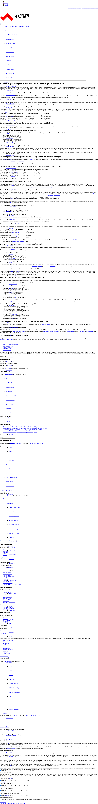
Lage (4, 645)
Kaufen (4, 642)
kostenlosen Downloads (15, 443)
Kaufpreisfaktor (10, 104)
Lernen (6, 1)
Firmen (6, 5)
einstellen (4, 732)
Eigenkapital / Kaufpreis (8, 608)
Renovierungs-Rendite (37, 266)
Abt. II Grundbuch (15, 314)
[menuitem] (50, 1)
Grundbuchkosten (7, 598)
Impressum (15, 715)
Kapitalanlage (76, 239)
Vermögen (5, 651)
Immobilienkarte (6, 577)
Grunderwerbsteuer (46, 324)
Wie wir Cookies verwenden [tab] (6, 740)
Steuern (6, 3)
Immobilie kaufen (7, 572)
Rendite (4, 644)
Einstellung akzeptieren (5, 803)
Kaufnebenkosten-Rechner (91, 193)
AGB (35, 715)
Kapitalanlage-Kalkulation (54, 195)
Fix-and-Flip (53, 266)
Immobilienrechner (7, 575)
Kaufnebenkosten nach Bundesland (51, 331)
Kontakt (2, 630)
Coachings (5, 551)
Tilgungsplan (6, 609)
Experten (5, 549)
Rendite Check (6, 622)
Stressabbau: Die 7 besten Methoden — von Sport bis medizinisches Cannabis (20, 430)
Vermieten (5, 649)
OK (1, 732)
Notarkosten (81, 331)
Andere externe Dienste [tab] (5, 772)
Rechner (6, 4)
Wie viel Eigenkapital (8, 607)
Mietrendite (21, 161)
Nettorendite (5, 621)
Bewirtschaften (6, 648)
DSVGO (32, 715)
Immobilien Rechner (7, 592)
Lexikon (65, 8)
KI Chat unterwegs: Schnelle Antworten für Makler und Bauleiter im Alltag (20, 426)
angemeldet (8, 368)
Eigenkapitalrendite (32, 187)
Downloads (5, 552)
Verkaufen (5, 652)
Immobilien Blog (7, 584)
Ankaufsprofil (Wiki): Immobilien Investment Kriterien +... (80, 8)
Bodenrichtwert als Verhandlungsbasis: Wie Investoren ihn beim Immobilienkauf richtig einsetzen (25, 428)
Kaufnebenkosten (70, 331)
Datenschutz (3, 802)
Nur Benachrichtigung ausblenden (18, 803)
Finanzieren (5, 647)
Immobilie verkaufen (7, 574)
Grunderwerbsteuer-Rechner (18, 331)
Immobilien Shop (7, 580)
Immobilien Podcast (7, 581)
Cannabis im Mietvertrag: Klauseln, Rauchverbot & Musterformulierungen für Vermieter (23, 429)
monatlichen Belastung (46, 187)
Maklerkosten (89, 331)
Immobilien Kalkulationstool (36, 443)
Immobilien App (7, 374)
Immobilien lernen (7, 567)
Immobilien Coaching (8, 583)
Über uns (13, 547)
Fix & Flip (5, 619)
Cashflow (31, 159)
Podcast (4, 553)
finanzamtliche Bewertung (6, 339)
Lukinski (27, 715)
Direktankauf (3, 633)
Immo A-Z (5, 640)
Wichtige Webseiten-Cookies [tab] (6, 750)
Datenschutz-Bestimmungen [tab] (6, 797)
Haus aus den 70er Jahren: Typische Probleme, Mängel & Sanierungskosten (20, 432)
